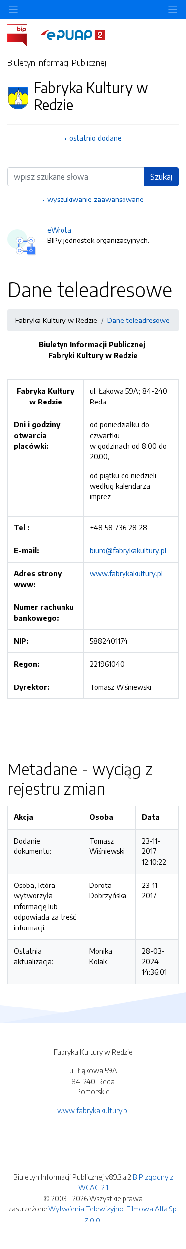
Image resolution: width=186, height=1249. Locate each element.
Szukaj (161, 177)
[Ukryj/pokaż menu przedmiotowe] (13, 9)
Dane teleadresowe (138, 320)
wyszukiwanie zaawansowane (95, 199)
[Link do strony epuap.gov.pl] (73, 34)
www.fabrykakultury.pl (126, 573)
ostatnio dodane (95, 137)
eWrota (59, 229)
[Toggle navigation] (172, 9)
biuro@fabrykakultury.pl (128, 550)
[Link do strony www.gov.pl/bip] (23, 34)
